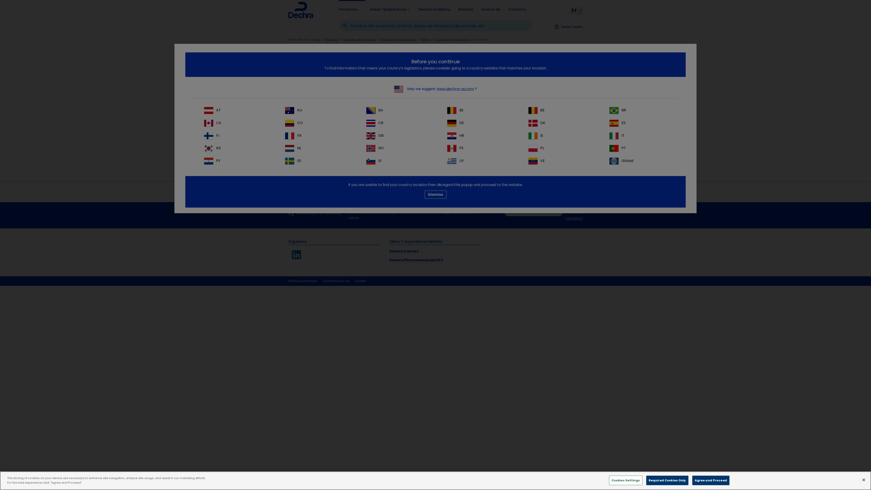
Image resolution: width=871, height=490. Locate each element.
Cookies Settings (626, 480)
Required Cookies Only (667, 480)
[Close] (864, 480)
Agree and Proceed (711, 480)
